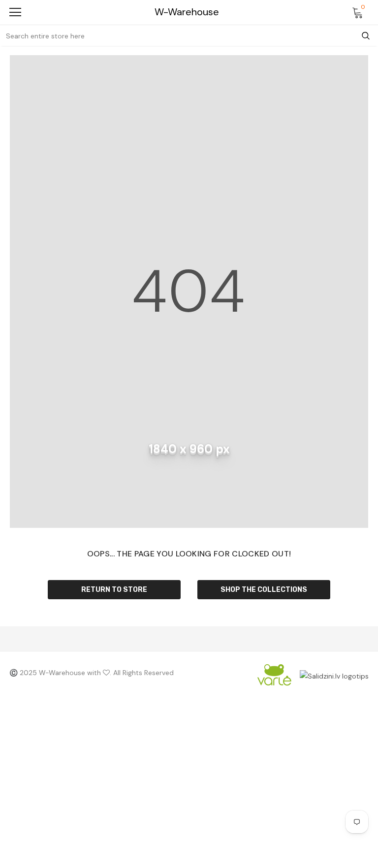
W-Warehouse (187, 12)
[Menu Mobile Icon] (15, 12)
